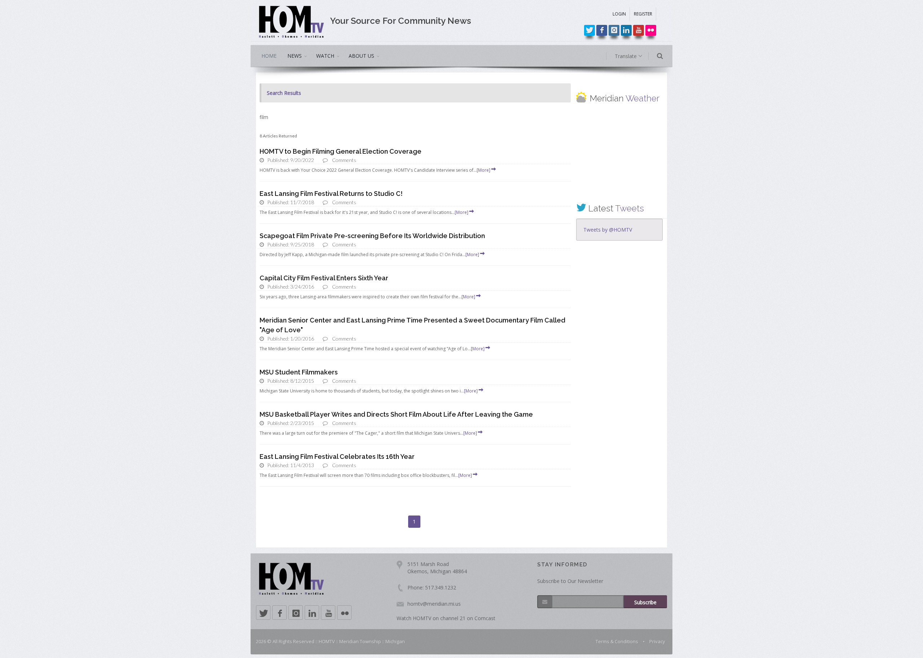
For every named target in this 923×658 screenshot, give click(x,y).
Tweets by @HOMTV (607, 229)
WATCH (325, 55)
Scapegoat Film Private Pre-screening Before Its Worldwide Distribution (372, 236)
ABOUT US (361, 55)
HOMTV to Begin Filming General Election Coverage (340, 151)
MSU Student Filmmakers (299, 372)
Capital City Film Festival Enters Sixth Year (324, 278)
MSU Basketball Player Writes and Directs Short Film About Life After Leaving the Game (396, 414)
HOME (269, 55)
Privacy (657, 641)
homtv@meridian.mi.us (434, 603)
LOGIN (619, 14)
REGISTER (643, 14)
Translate (626, 56)
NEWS (294, 55)
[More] (483, 170)
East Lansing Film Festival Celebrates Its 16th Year (337, 456)
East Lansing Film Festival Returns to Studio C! (331, 193)
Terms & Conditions (617, 641)
